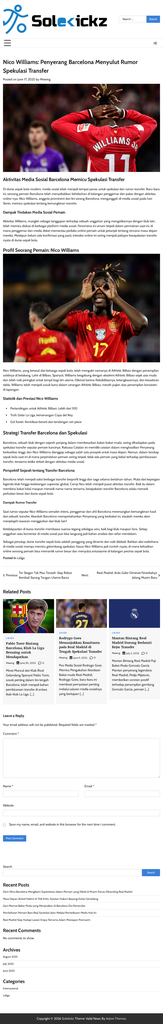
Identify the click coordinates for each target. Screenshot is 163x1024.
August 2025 (10, 956)
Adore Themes (116, 1018)
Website (8, 805)
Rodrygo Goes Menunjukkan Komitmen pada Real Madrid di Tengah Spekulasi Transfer (80, 645)
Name (8, 786)
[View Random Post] (155, 43)
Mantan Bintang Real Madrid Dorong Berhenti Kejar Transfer (132, 642)
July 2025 (8, 963)
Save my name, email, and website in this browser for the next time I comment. (62, 824)
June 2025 (9, 970)
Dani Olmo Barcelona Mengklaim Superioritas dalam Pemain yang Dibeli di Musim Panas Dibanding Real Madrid (67, 891)
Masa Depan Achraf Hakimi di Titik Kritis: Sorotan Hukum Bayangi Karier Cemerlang (50, 898)
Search (7, 866)
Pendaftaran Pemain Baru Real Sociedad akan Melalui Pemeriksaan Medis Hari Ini (49, 912)
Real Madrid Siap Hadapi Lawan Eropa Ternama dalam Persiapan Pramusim (46, 919)
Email (89, 786)
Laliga (21, 558)
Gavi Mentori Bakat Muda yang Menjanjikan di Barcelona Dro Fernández (44, 905)
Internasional (10, 988)
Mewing (45, 79)
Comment (11, 734)
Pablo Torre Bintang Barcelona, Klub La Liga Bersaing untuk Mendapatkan (25, 650)
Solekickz (68, 1018)
